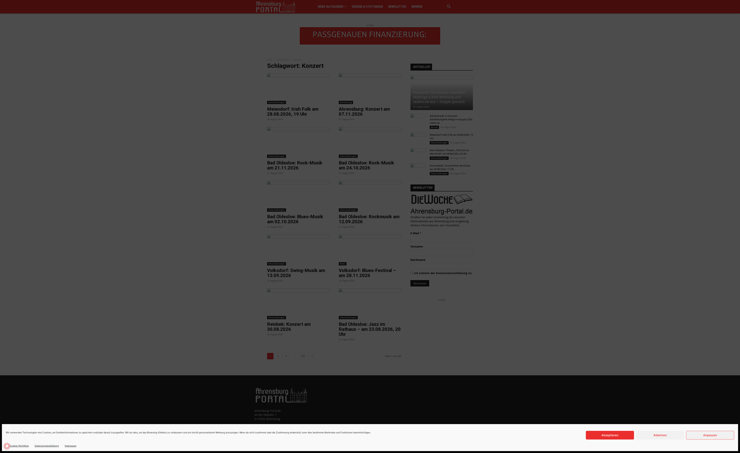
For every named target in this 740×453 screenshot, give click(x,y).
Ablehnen (660, 435)
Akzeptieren (609, 435)
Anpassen (710, 435)
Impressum (70, 445)
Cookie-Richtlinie (19, 445)
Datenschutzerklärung (47, 445)
